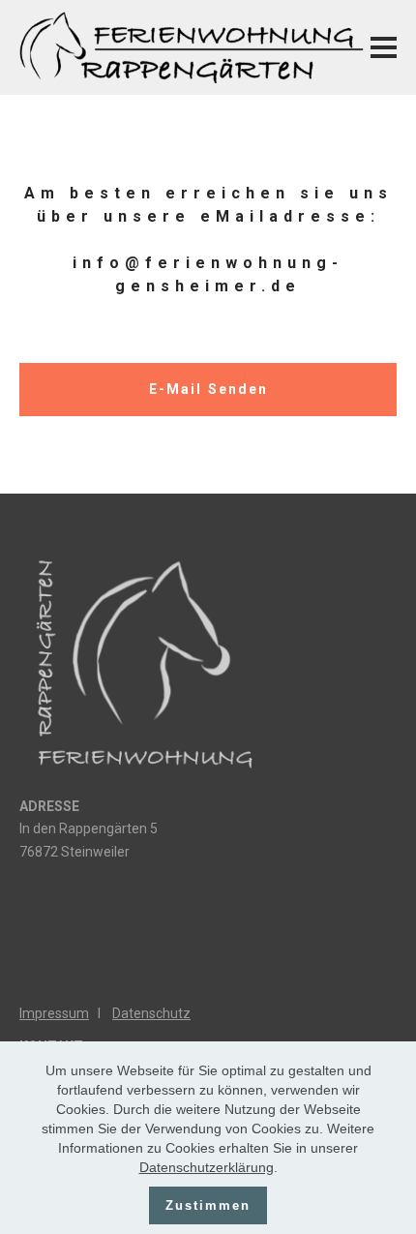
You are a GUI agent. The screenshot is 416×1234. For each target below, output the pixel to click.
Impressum (54, 1013)
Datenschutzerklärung (206, 1167)
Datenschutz (151, 1013)
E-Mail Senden (208, 389)
